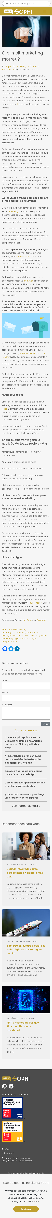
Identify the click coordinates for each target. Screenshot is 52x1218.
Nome (4, 680)
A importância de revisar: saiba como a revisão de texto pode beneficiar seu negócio (23, 759)
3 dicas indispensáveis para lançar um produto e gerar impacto (25, 796)
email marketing (18, 629)
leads (45, 635)
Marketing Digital (11, 638)
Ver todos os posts (26, 806)
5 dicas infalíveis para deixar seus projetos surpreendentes (25, 784)
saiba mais (33, 1201)
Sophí (8, 66)
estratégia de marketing (14, 632)
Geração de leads (11, 635)
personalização (29, 638)
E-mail (5, 692)
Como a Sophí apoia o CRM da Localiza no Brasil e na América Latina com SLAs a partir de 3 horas (23, 742)
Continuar (26, 1209)
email (6, 629)
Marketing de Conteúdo (28, 66)
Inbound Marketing (31, 635)
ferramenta (33, 632)
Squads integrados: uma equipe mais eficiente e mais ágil (24, 773)
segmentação (10, 641)
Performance (8, 69)
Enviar (45, 724)
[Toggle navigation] (44, 11)
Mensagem (7, 705)
